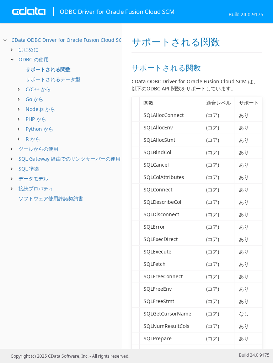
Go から (34, 99)
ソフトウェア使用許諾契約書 (50, 198)
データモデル (33, 178)
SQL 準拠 (28, 168)
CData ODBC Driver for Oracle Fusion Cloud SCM (69, 40)
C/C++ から (38, 89)
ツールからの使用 (38, 148)
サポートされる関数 (48, 69)
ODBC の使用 (33, 59)
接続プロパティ (35, 188)
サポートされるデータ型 (53, 79)
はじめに (28, 49)
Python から (39, 128)
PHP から (36, 119)
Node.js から (40, 109)
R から (33, 138)
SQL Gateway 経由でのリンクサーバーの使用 (69, 158)
